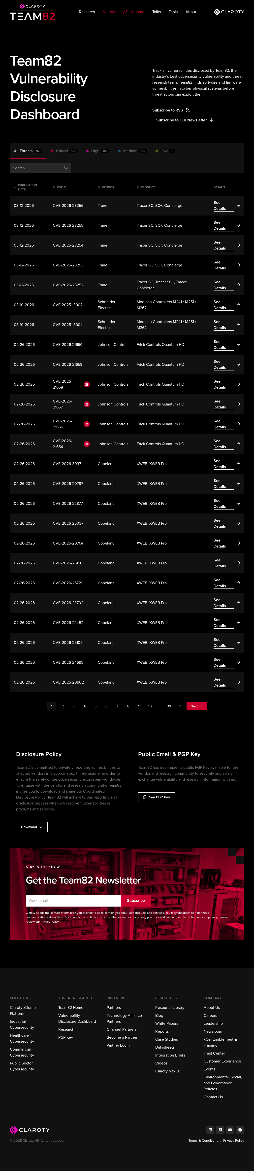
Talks (156, 12)
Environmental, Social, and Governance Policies (223, 1083)
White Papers (166, 1023)
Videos (161, 1063)
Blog (159, 1015)
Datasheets (165, 1047)
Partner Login (118, 1045)
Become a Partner (122, 1037)
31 (180, 706)
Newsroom (213, 1031)
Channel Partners (121, 1029)
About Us (212, 1007)
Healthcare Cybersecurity (22, 1038)
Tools (173, 12)
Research (87, 12)
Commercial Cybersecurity (22, 1052)
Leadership (213, 1023)
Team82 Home (70, 1007)
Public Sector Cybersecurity (22, 1066)
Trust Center (214, 1053)
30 (169, 706)
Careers (210, 1015)
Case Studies (166, 1039)
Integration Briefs (170, 1055)
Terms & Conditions (203, 1140)
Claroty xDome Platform (23, 1010)
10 (150, 706)
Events (209, 1069)
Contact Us (213, 1097)
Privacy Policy (233, 1140)
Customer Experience (222, 1061)
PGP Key (65, 1037)
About (191, 12)
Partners (114, 1007)
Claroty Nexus (167, 1071)
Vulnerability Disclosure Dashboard (77, 1018)
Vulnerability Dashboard (123, 12)
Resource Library (169, 1007)
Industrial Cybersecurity (22, 1024)
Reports (162, 1031)
